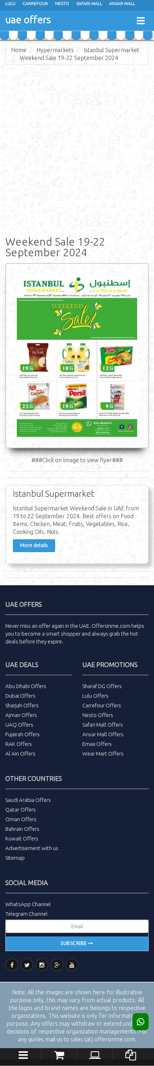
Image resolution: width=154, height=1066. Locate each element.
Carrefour (35, 3)
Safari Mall (89, 3)
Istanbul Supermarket (111, 50)
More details (34, 545)
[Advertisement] (77, 149)
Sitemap (15, 858)
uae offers (28, 19)
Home (19, 50)
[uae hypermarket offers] (59, 1054)
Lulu (10, 3)
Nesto (62, 3)
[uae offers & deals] (130, 1054)
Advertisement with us (31, 848)
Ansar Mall (122, 3)
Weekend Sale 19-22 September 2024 (69, 58)
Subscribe (74, 943)
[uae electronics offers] (95, 1054)
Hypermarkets (55, 50)
